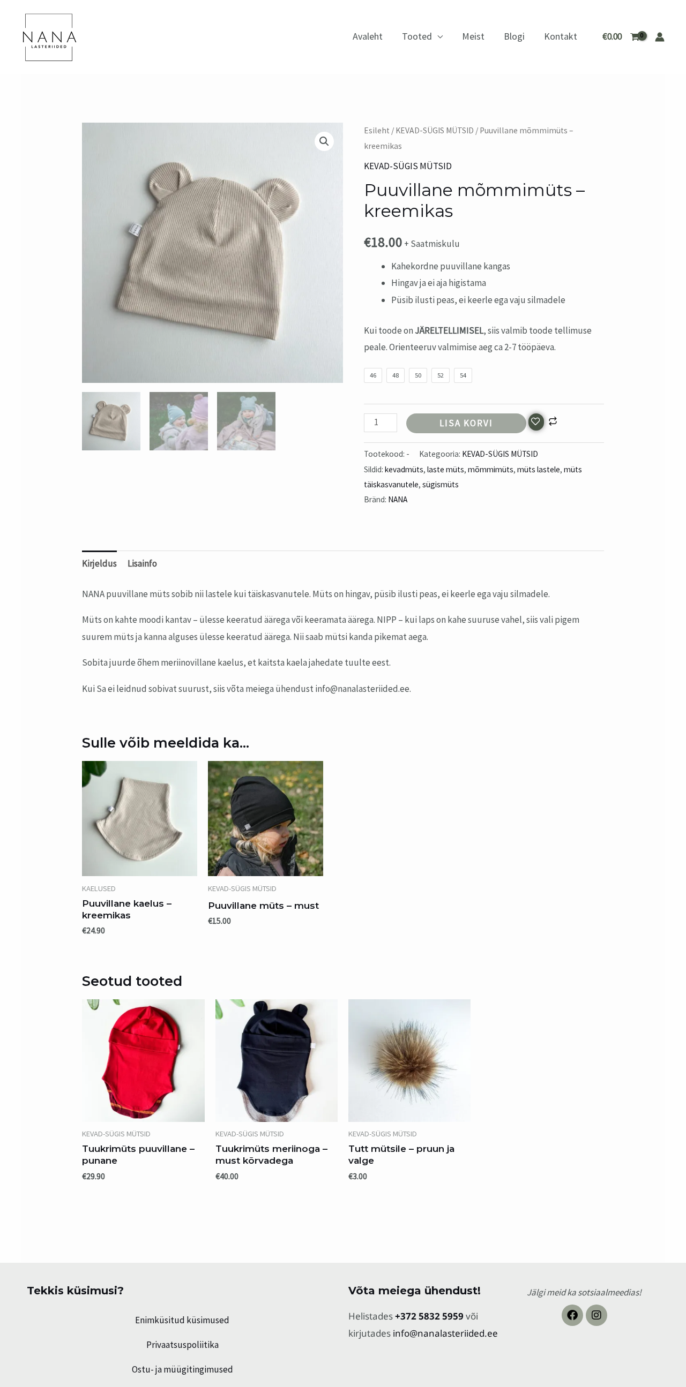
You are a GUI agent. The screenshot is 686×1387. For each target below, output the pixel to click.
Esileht (377, 130)
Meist (473, 36)
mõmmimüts (490, 469)
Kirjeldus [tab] (99, 563)
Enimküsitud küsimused (182, 1320)
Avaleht (368, 36)
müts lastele (538, 469)
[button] (324, 141)
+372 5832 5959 (430, 1316)
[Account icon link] (660, 37)
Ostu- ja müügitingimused (182, 1369)
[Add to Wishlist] (536, 422)
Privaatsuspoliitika (182, 1345)
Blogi (514, 36)
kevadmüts (404, 469)
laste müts (445, 469)
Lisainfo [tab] (142, 563)
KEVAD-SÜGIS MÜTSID (435, 130)
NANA (397, 499)
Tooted (417, 36)
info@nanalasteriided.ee (445, 1333)
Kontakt (560, 36)
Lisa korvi (466, 423)
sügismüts (440, 484)
